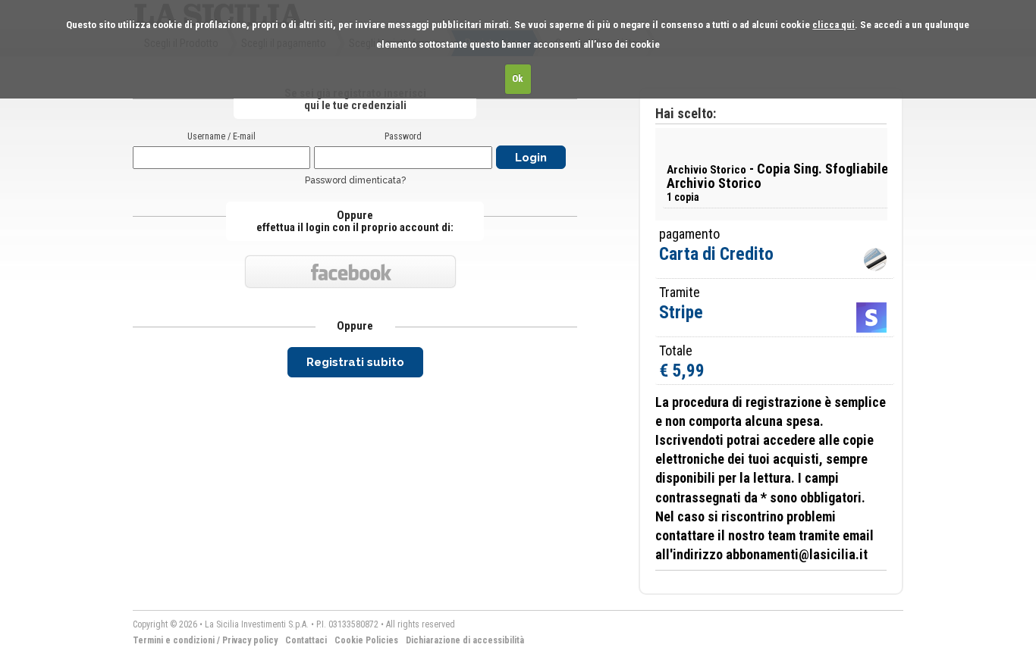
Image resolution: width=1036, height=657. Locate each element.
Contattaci (306, 640)
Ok (517, 78)
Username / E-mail (221, 136)
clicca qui (833, 24)
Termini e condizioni (174, 640)
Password (403, 136)
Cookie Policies (366, 640)
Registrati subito (355, 362)
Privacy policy (250, 640)
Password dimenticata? (355, 180)
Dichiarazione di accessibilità (465, 640)
